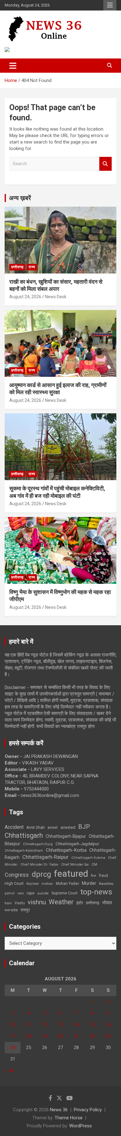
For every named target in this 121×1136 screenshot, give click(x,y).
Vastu (20, 903)
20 (60, 1036)
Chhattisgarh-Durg (38, 844)
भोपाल (107, 903)
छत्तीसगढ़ (17, 267)
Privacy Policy (88, 1109)
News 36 (59, 1109)
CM (94, 864)
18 (28, 1036)
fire (93, 875)
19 (44, 1036)
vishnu (37, 902)
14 (76, 1024)
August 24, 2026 (25, 296)
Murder (89, 883)
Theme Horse (69, 1118)
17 (12, 1036)
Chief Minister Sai (75, 865)
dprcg (41, 874)
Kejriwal (32, 884)
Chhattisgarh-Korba (66, 850)
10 (12, 1024)
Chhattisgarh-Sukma (88, 858)
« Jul (9, 1070)
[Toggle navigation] (13, 65)
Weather (61, 902)
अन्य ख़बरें (20, 198)
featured (71, 873)
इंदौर (79, 903)
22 (92, 1036)
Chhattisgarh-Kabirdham (24, 851)
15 (92, 1024)
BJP (84, 826)
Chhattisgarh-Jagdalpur (77, 843)
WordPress (80, 1126)
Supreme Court (65, 893)
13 (60, 1024)
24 (12, 1047)
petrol (10, 893)
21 (76, 1036)
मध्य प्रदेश (11, 910)
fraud (103, 875)
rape (30, 893)
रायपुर (25, 909)
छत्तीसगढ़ (92, 903)
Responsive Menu (109, 5)
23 (108, 1036)
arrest (52, 827)
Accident (14, 827)
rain (20, 893)
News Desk (55, 296)
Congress (17, 874)
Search (105, 164)
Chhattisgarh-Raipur (45, 857)
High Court (14, 883)
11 (28, 1024)
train (8, 903)
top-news (96, 891)
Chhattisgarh (24, 835)
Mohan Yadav (67, 883)
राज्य (32, 267)
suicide (43, 893)
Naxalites (106, 883)
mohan (47, 884)
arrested (67, 827)
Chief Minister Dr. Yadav (39, 865)
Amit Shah (35, 827)
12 (44, 1024)
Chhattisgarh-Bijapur (66, 836)
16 (108, 1024)
